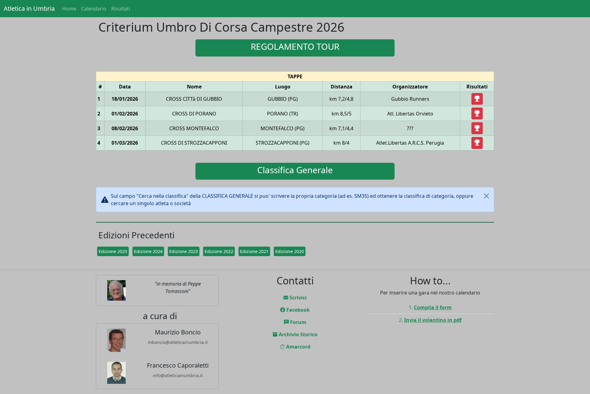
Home (69, 8)
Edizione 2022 (219, 251)
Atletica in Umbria (29, 8)
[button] (477, 99)
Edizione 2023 (183, 251)
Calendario (93, 8)
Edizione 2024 (148, 251)
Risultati (120, 8)
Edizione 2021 (254, 251)
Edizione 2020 (289, 251)
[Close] (486, 196)
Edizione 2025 (113, 251)
